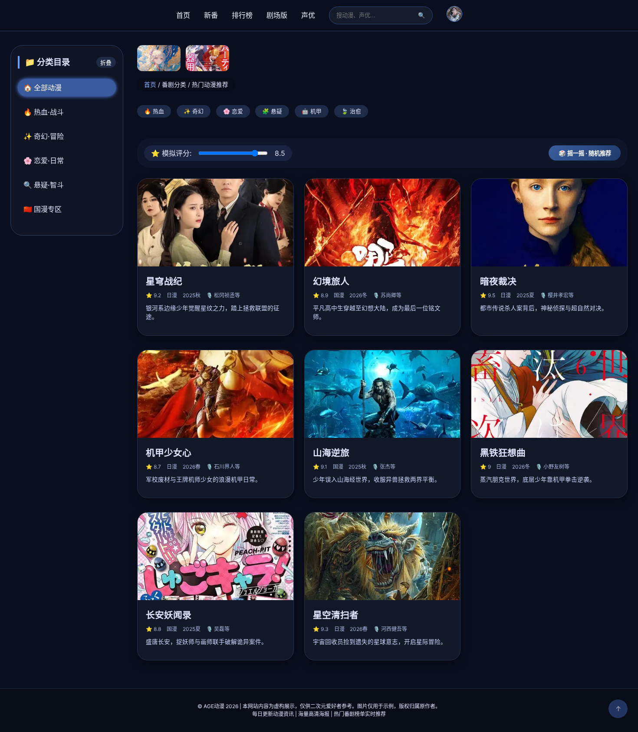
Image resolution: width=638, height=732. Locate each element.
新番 (211, 15)
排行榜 (242, 15)
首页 (183, 15)
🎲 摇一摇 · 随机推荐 (585, 153)
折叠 (106, 62)
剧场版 (276, 15)
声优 (308, 15)
